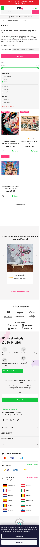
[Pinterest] (14, 419)
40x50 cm (6, 99)
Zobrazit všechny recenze (18, 290)
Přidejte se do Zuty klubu (11, 370)
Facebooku (13, 323)
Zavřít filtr (19, 56)
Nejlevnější (16, 49)
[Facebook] (3, 419)
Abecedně (31, 49)
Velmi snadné (7, 76)
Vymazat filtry (7, 106)
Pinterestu (27, 327)
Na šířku (6, 89)
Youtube (13, 327)
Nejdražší (24, 49)
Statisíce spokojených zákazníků (21, 17)
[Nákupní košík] (36, 8)
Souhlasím (19, 542)
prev (3, 253)
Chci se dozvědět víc (6, 45)
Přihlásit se (19, 399)
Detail (15, 150)
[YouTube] (11, 419)
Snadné (6, 79)
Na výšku (6, 92)
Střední (6, 81)
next (35, 253)
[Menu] (2, 8)
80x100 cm (7, 102)
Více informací (30, 464)
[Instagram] (7, 419)
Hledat (34, 12)
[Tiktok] (18, 419)
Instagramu (28, 323)
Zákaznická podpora (13, 412)
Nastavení (19, 536)
